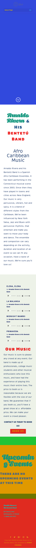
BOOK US (18, 431)
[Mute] (23, 296)
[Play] (8, 295)
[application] (18, 296)
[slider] (26, 296)
